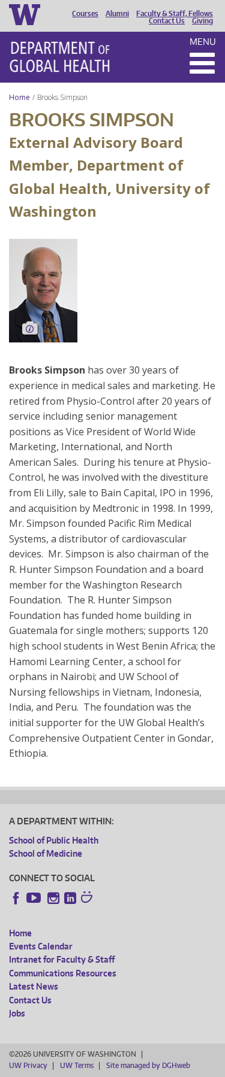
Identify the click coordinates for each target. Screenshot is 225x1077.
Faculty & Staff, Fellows (174, 13)
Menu (203, 42)
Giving (202, 21)
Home (19, 97)
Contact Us (167, 21)
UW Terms (77, 1065)
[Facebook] (16, 898)
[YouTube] (35, 898)
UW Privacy (28, 1065)
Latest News (33, 986)
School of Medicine (45, 853)
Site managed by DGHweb (148, 1065)
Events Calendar (41, 946)
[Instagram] (53, 898)
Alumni (117, 13)
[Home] (59, 57)
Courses (85, 13)
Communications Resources (62, 973)
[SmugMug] (88, 898)
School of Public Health (53, 840)
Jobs (17, 1013)
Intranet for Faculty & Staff (62, 959)
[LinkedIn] (70, 898)
